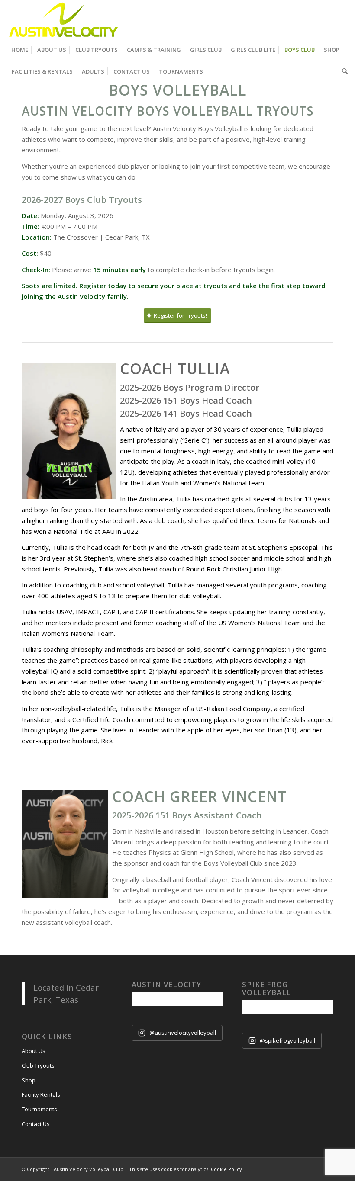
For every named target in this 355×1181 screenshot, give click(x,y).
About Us (33, 1051)
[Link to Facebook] (328, 19)
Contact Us (36, 1124)
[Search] (343, 71)
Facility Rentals (41, 1094)
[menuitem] (19, 50)
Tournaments (39, 1109)
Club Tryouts (38, 1065)
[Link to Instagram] (341, 19)
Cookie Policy (226, 1169)
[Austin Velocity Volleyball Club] (62, 19)
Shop (29, 1080)
